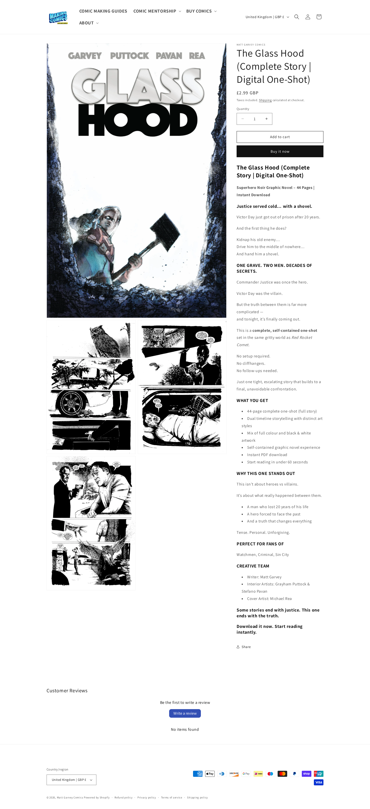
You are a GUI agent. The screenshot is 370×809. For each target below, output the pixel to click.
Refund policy (123, 797)
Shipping (265, 100)
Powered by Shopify (97, 797)
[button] (156, 11)
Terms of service (171, 797)
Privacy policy (146, 797)
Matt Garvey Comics (70, 797)
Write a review (185, 713)
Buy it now (280, 151)
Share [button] (246, 646)
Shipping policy (197, 797)
